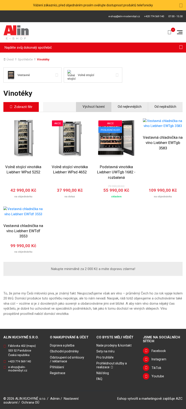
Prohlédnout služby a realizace (111, 365)
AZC (179, 399)
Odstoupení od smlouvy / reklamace (67, 359)
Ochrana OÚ (30, 402)
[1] (181, 48)
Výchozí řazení (94, 107)
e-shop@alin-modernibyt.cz (124, 16)
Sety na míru (105, 351)
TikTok (156, 368)
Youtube (158, 376)
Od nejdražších (165, 107)
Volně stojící (86, 75)
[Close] (181, 5)
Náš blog (102, 373)
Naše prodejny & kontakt (114, 345)
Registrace (57, 373)
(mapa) (31, 345)
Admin (55, 399)
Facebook (159, 351)
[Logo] (16, 32)
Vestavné (23, 75)
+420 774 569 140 (154, 16)
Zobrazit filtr (23, 107)
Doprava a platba (62, 345)
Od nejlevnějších (130, 107)
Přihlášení (57, 367)
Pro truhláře (105, 357)
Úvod (10, 59)
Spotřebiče (25, 59)
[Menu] (180, 32)
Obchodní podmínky (64, 351)
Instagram (159, 359)
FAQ (99, 379)
